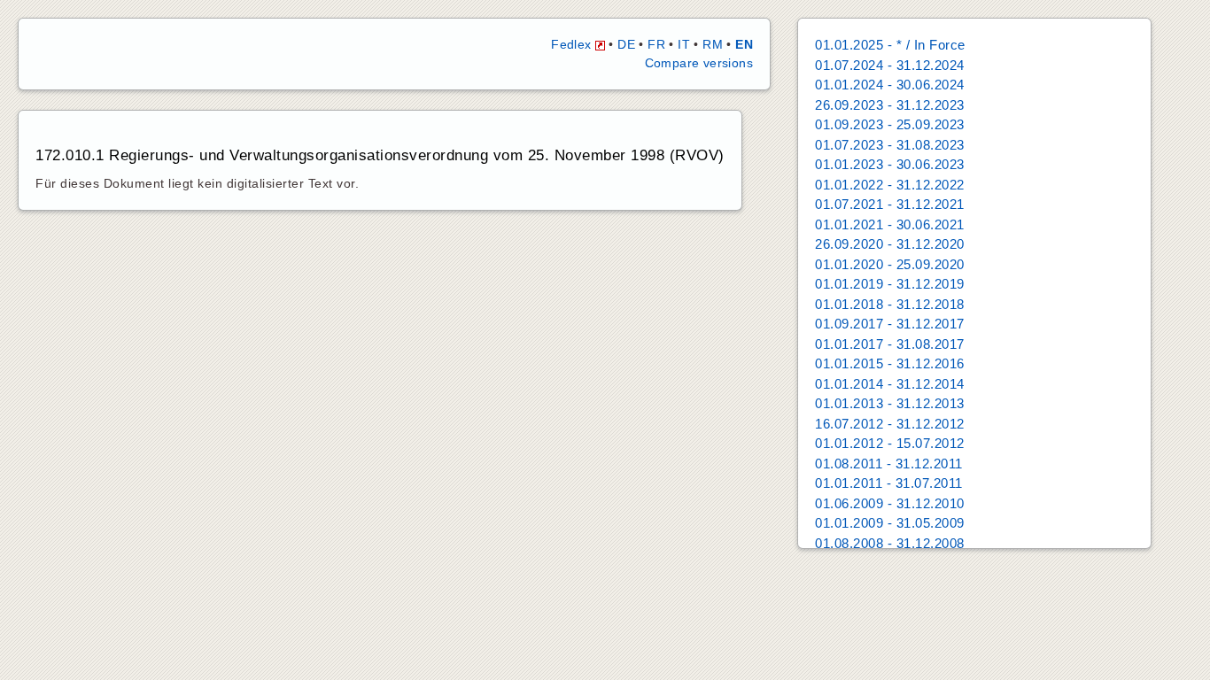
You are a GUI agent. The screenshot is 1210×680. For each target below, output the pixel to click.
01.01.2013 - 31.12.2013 (890, 403)
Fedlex (573, 44)
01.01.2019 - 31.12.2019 (890, 283)
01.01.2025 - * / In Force (890, 44)
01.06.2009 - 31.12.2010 (890, 503)
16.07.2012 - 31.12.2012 (890, 423)
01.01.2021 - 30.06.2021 (890, 224)
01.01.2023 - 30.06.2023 (890, 164)
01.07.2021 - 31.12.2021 (890, 204)
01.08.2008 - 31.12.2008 (890, 543)
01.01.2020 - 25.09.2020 (890, 264)
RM (712, 44)
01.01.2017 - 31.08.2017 (890, 344)
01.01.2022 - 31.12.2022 (890, 184)
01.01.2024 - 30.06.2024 (890, 84)
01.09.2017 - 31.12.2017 (890, 323)
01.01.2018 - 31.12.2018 (890, 304)
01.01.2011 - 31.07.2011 (889, 483)
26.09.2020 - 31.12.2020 (890, 243)
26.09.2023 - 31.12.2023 (890, 104)
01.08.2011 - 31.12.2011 (889, 463)
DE (626, 44)
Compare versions (699, 63)
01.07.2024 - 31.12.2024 (890, 65)
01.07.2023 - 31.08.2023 (890, 144)
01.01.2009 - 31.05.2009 (890, 522)
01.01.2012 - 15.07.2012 (890, 443)
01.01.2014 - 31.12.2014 (890, 383)
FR (656, 44)
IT (684, 44)
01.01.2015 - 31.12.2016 (890, 363)
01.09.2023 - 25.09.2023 (890, 124)
